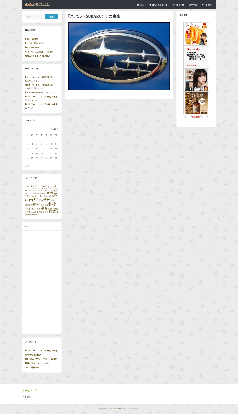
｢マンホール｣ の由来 (34, 92)
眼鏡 (50, 209)
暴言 (42, 205)
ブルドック (35, 193)
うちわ (27, 186)
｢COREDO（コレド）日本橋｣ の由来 (41, 97)
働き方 (54, 196)
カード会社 (52, 186)
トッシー (31, 100)
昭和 (36, 204)
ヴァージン (38, 196)
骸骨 (37, 215)
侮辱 (49, 196)
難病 (33, 215)
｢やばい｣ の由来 (32, 47)
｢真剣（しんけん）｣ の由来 (37, 363)
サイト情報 (207, 5)
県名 (44, 208)
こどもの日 (43, 186)
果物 (52, 204)
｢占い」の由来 (31, 39)
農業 (52, 212)
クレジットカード (32, 188)
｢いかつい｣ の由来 (33, 355)
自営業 (36, 212)
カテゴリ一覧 (178, 5)
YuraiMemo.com (118, 408)
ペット (43, 193)
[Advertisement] (41, 282)
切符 (27, 200)
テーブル (34, 190)
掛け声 (30, 205)
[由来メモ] (37, 6)
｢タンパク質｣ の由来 (34, 43)
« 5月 (27, 166)
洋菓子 (27, 209)
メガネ (51, 193)
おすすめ (193, 5)
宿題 (52, 200)
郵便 (29, 215)
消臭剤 (33, 209)
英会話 (41, 212)
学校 (46, 200)
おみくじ (34, 186)
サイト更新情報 (32, 367)
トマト (41, 190)
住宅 (45, 196)
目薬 (38, 209)
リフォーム (29, 196)
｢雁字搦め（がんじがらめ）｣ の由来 (41, 359)
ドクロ (47, 190)
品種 (41, 200)
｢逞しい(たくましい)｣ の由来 (37, 56)
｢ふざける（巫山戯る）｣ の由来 (39, 52)
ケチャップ (44, 188)
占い (34, 199)
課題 (46, 212)
